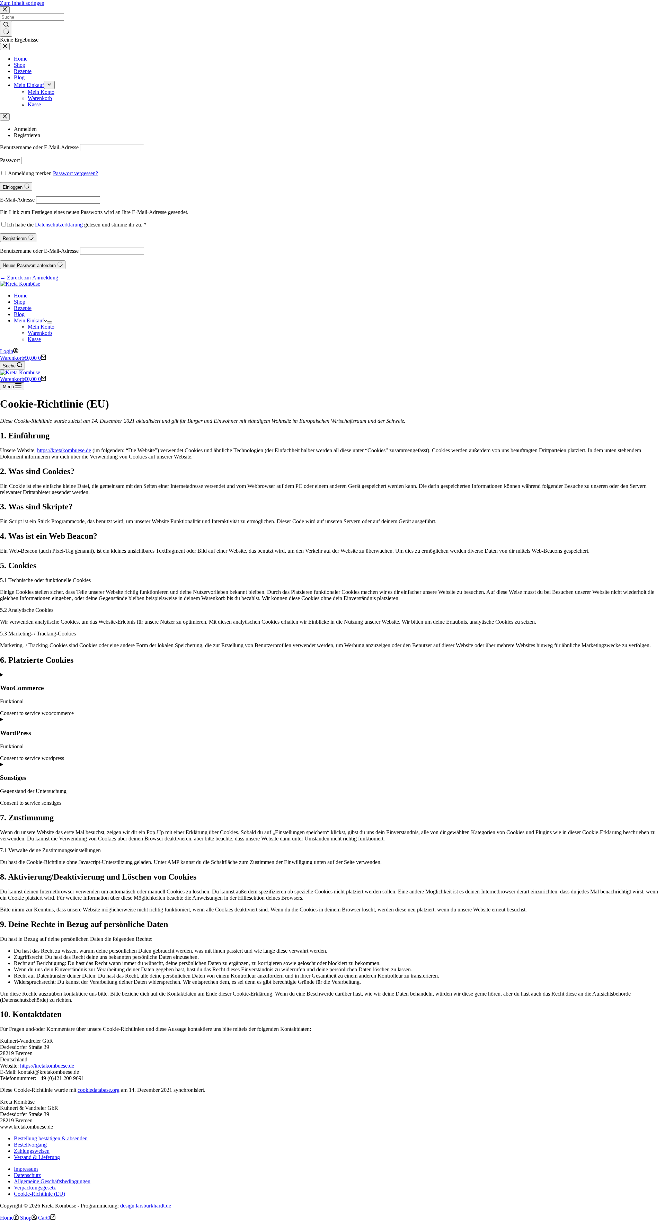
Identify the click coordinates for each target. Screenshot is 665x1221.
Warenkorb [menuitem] (40, 98)
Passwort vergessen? (75, 173)
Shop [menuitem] (19, 65)
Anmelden (25, 129)
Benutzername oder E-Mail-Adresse (39, 147)
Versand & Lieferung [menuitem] (37, 1157)
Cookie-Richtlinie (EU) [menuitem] (39, 1194)
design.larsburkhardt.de (145, 1206)
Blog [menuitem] (19, 77)
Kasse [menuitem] (34, 104)
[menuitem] (49, 85)
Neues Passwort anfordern (30, 265)
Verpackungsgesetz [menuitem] (35, 1188)
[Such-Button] (6, 29)
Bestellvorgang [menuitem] (30, 1145)
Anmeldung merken (30, 173)
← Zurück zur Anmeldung (29, 277)
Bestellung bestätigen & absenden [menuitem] (51, 1138)
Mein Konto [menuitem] (41, 92)
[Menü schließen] (5, 46)
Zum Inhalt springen (22, 3)
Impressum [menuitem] (26, 1169)
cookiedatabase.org (98, 1090)
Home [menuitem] (20, 59)
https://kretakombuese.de (64, 450)
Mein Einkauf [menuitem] (29, 85)
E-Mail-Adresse (17, 200)
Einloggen (13, 187)
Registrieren (27, 135)
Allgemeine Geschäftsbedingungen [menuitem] (52, 1181)
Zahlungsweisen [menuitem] (32, 1151)
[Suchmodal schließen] (5, 10)
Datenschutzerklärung (59, 225)
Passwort (10, 160)
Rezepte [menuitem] (23, 71)
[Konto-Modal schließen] (5, 117)
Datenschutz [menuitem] (27, 1175)
